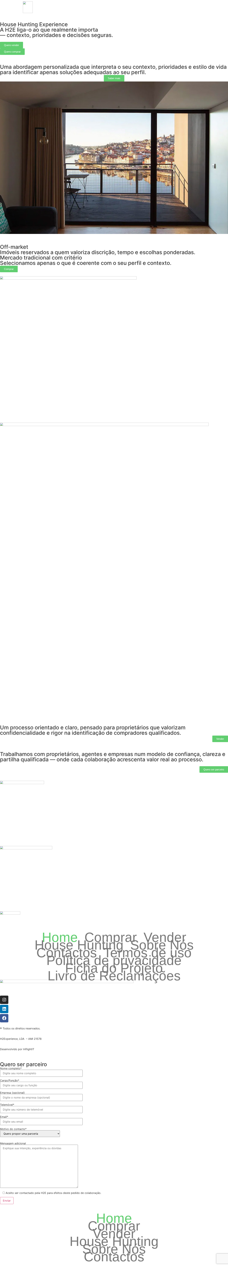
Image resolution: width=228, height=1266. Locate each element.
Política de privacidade (114, 960)
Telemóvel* (7, 1104)
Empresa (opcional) (12, 1092)
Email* (4, 1116)
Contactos (154, 7)
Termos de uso (147, 953)
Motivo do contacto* (13, 1129)
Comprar (77, 7)
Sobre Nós (135, 7)
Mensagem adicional (13, 1143)
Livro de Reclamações (114, 976)
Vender (93, 7)
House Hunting (113, 7)
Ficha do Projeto (114, 968)
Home (62, 7)
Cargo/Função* (9, 1080)
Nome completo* (11, 1068)
